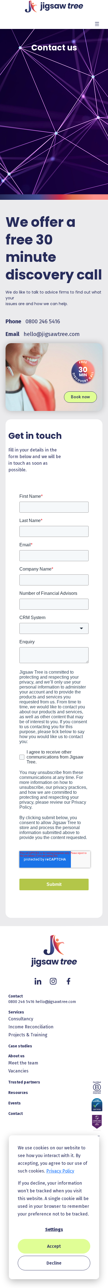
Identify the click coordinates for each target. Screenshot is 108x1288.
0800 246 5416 (42, 321)
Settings (54, 1229)
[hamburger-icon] (97, 23)
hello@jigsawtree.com (52, 334)
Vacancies (18, 1071)
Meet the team (23, 1063)
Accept (54, 1246)
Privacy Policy (60, 1171)
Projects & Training (27, 1034)
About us (16, 1056)
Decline (54, 1263)
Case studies (20, 1046)
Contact (15, 996)
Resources (18, 1092)
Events (14, 1103)
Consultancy (20, 1018)
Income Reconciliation (30, 1026)
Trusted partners (24, 1082)
